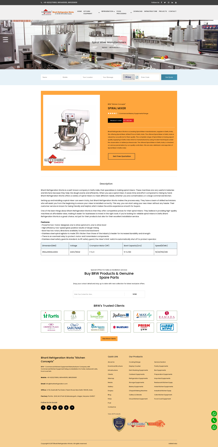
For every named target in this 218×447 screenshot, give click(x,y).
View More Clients (109, 339)
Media (110, 382)
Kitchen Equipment (88, 12)
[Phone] (212, 418)
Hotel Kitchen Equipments (163, 386)
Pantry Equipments (161, 366)
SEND (135, 294)
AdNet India (173, 443)
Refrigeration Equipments (138, 378)
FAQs (110, 399)
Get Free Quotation (122, 156)
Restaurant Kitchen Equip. (163, 382)
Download (138, 11)
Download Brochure (115, 366)
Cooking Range (134, 362)
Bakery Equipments (136, 386)
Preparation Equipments (163, 374)
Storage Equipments (136, 382)
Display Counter (135, 366)
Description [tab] (106, 183)
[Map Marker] (72, 407)
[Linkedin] (172, 2)
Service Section (160, 362)
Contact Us (112, 407)
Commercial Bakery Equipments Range (133, 113)
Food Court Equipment (162, 399)
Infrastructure (150, 11)
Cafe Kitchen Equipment (163, 395)
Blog (109, 395)
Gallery (110, 386)
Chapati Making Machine (138, 391)
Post (109, 403)
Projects (163, 11)
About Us (111, 362)
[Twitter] (165, 2)
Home (79, 11)
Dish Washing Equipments (138, 370)
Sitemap (111, 378)
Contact (172, 11)
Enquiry (110, 391)
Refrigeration (107, 11)
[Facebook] (161, 2)
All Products (114, 47)
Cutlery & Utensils (135, 395)
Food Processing (121, 12)
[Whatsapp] (213, 413)
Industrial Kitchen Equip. (163, 391)
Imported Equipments (162, 378)
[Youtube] (176, 2)
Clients (110, 374)
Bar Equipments (160, 370)
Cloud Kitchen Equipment (138, 399)
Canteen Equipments (137, 374)
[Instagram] (169, 2)
